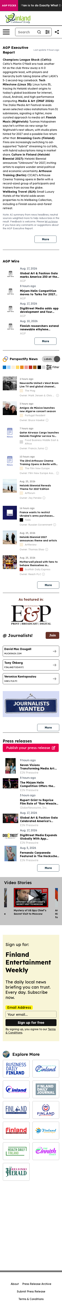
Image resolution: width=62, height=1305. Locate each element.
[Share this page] (56, 32)
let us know (51, 221)
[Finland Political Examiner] (45, 1110)
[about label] (21, 390)
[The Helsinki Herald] (16, 1172)
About (15, 1284)
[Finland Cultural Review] (16, 1089)
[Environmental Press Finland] (45, 1069)
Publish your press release (28, 748)
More (45, 239)
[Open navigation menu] (6, 32)
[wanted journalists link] (31, 615)
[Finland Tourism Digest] (45, 1130)
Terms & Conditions (31, 1299)
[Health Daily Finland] (16, 1151)
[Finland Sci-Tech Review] (16, 1130)
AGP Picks (9, 5)
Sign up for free (31, 1022)
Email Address (19, 1007)
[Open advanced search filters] (47, 32)
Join (52, 635)
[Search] (39, 32)
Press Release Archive (36, 1284)
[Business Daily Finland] (16, 1069)
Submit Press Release (31, 1291)
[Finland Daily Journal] (45, 1089)
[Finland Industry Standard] (16, 1110)
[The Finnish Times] (45, 1151)
